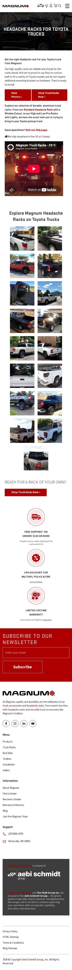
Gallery (6, 770)
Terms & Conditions (13, 943)
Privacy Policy (10, 931)
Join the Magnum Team (15, 816)
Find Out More (36, 582)
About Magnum (11, 788)
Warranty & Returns (13, 805)
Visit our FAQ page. (36, 130)
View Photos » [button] (16, 95)
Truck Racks (9, 747)
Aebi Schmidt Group (33, 959)
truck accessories (12, 706)
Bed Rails (8, 753)
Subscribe (22, 667)
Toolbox (7, 759)
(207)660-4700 (15, 834)
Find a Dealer (10, 794)
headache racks (35, 706)
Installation (9, 764)
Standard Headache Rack (38, 109)
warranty (47, 619)
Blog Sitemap (10, 948)
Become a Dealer (12, 799)
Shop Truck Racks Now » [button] (48, 95)
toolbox (18, 713)
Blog (5, 811)
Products (8, 742)
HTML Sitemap (11, 937)
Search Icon (60, 6)
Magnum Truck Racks (20, 893)
